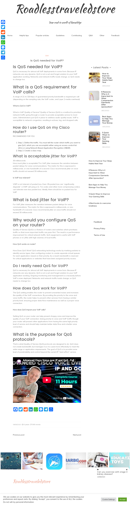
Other (102, 35)
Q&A (91, 35)
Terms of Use (99, 235)
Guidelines (60, 35)
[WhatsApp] (3, 42)
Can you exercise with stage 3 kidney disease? (112, 473)
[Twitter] (3, 27)
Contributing (76, 35)
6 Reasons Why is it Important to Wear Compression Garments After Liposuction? (107, 99)
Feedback (115, 35)
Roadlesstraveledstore (65, 9)
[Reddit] (3, 32)
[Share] (3, 57)
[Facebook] (3, 22)
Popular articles (42, 35)
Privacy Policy (99, 228)
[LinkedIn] (3, 37)
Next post (77, 435)
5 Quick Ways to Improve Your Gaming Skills (106, 137)
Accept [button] (122, 499)
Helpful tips (24, 35)
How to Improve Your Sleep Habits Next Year (107, 77)
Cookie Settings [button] (108, 499)
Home (9, 35)
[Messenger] (3, 47)
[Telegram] (3, 52)
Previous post (18, 435)
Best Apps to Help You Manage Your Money (107, 119)
